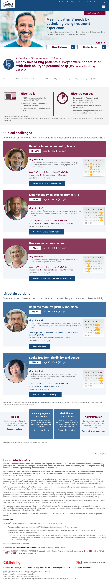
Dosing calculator (15, 429)
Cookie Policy (32, 568)
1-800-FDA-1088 (9, 553)
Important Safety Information (92, 2)
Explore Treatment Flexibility (44, 395)
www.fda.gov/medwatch (28, 553)
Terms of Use (44, 568)
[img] (104, 2)
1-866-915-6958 (90, 551)
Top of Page (99, 453)
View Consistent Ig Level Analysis (46, 183)
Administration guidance (93, 431)
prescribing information (25, 547)
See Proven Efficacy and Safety (46, 232)
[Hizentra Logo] (8, 5)
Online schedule (41, 430)
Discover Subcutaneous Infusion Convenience (51, 278)
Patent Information (84, 568)
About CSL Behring (68, 568)
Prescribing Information (74, 2)
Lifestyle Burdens (90, 47)
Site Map (55, 568)
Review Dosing (39, 346)
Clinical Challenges (59, 47)
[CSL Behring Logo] (13, 564)
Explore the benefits (66, 430)
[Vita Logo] (93, 560)
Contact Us (8, 568)
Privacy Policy (19, 568)
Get (94, 13)
